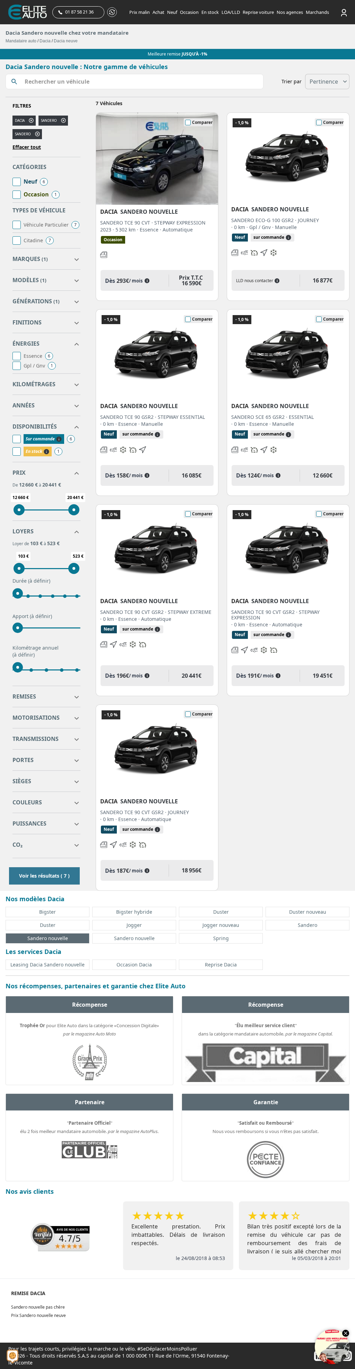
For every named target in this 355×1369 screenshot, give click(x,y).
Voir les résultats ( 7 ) (44, 875)
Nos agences (290, 12)
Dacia (45, 41)
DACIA (20, 120)
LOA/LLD (231, 12)
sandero (49, 120)
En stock (210, 12)
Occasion (189, 12)
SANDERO (23, 134)
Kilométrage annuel (35, 651)
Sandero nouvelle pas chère (38, 1307)
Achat (158, 12)
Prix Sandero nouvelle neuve (38, 1315)
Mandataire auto (21, 41)
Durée (31, 580)
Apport (32, 616)
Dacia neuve (66, 41)
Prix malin (139, 12)
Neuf (172, 12)
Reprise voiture (258, 12)
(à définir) (39, 580)
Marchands (317, 12)
